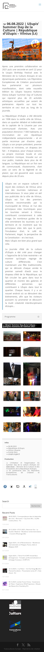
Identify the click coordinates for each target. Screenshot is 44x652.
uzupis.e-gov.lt (14, 454)
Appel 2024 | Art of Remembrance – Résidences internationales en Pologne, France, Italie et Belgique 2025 (24, 545)
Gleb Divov (10, 467)
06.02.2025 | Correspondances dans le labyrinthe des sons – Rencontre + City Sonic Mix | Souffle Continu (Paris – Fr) (25, 518)
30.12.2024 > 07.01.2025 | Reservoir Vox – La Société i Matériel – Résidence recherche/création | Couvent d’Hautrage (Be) (25, 532)
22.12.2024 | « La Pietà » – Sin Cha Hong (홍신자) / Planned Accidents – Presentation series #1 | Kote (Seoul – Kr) (25, 571)
